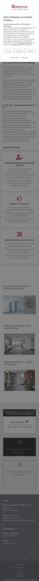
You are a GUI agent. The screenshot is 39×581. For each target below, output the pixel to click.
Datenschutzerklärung (25, 43)
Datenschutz (14, 57)
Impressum (24, 57)
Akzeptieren (30, 51)
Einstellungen (19, 51)
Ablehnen (8, 51)
